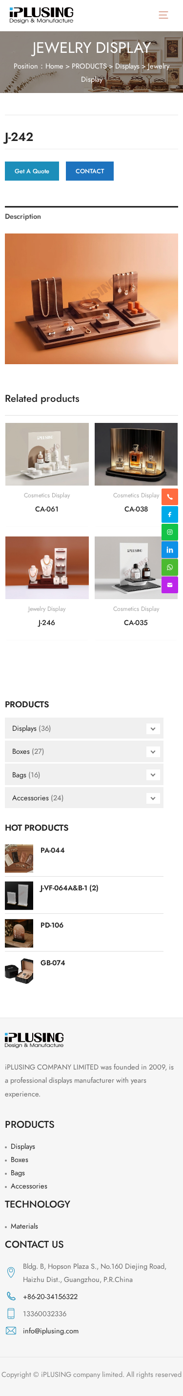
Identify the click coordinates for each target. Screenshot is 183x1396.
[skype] (170, 514)
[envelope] (170, 585)
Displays (127, 66)
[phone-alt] (170, 497)
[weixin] (170, 567)
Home (54, 66)
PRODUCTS (89, 66)
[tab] (91, 216)
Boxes (21, 751)
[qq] (170, 549)
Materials (24, 1226)
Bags (19, 774)
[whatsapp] (170, 532)
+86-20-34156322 (50, 1296)
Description (23, 216)
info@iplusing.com (51, 1331)
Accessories (30, 797)
